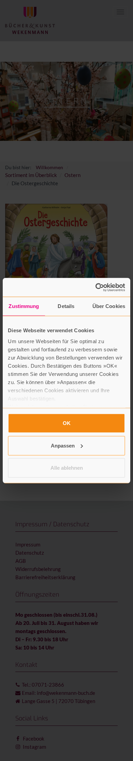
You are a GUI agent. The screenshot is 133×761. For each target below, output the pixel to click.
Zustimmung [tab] (24, 306)
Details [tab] (66, 306)
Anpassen (63, 445)
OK (67, 423)
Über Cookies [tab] (108, 306)
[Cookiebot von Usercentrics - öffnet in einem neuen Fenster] (95, 287)
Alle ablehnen (66, 468)
